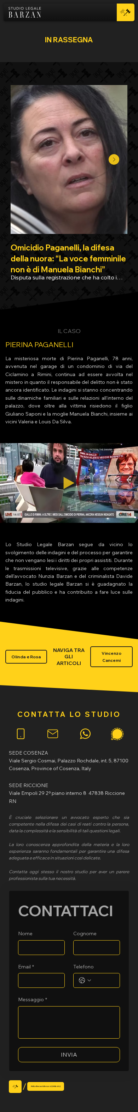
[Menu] (125, 12)
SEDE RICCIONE (28, 785)
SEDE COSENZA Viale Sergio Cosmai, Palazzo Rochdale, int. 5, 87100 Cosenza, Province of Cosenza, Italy (68, 761)
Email (26, 966)
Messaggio (32, 999)
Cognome (85, 933)
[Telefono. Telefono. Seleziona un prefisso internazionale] (85, 980)
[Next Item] (114, 159)
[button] (125, 514)
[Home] (15, 1086)
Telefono (83, 966)
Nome (25, 933)
